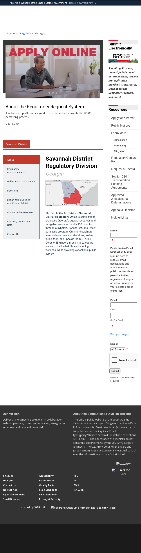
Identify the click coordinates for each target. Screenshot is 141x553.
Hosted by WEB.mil (33, 507)
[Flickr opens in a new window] (25, 465)
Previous (15, 72)
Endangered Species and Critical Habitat (18, 201)
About (10, 159)
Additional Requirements (21, 212)
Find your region (119, 334)
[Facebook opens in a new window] (5, 465)
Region (114, 344)
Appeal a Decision (123, 210)
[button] (83, 3)
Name (113, 230)
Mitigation (119, 151)
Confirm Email (116, 320)
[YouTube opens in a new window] (18, 465)
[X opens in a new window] (11, 465)
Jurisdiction (120, 139)
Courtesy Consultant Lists (18, 223)
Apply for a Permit (122, 118)
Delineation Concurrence (21, 181)
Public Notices (120, 125)
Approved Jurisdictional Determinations (121, 199)
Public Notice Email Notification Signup (121, 250)
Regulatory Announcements (16, 170)
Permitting (12, 190)
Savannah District (16, 144)
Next (90, 72)
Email (113, 300)
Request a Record (123, 169)
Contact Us (13, 234)
